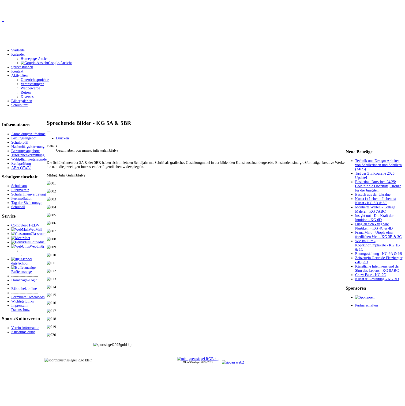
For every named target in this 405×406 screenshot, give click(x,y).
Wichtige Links (22, 301)
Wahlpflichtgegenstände (29, 159)
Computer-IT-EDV (25, 225)
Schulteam (19, 186)
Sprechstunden (22, 67)
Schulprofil (19, 142)
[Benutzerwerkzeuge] (48, 131)
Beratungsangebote (25, 151)
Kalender (18, 54)
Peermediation (21, 198)
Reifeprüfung (21, 163)
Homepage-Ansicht (35, 59)
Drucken (62, 138)
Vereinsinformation (25, 328)
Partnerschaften (366, 305)
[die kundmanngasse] (202, 18)
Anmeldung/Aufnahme (28, 134)
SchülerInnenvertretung (28, 194)
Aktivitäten (19, 75)
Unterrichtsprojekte (35, 80)
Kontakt (17, 71)
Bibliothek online (24, 289)
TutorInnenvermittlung (28, 155)
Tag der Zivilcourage (26, 203)
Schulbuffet (19, 105)
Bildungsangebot (23, 138)
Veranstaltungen (32, 84)
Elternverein (20, 190)
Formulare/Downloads (28, 297)
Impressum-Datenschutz (20, 307)
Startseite (18, 50)
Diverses (27, 97)
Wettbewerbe (30, 88)
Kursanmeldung (23, 332)
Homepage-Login (24, 280)
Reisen (26, 92)
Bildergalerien (21, 101)
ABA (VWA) (21, 168)
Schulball (18, 207)
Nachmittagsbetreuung (28, 147)
